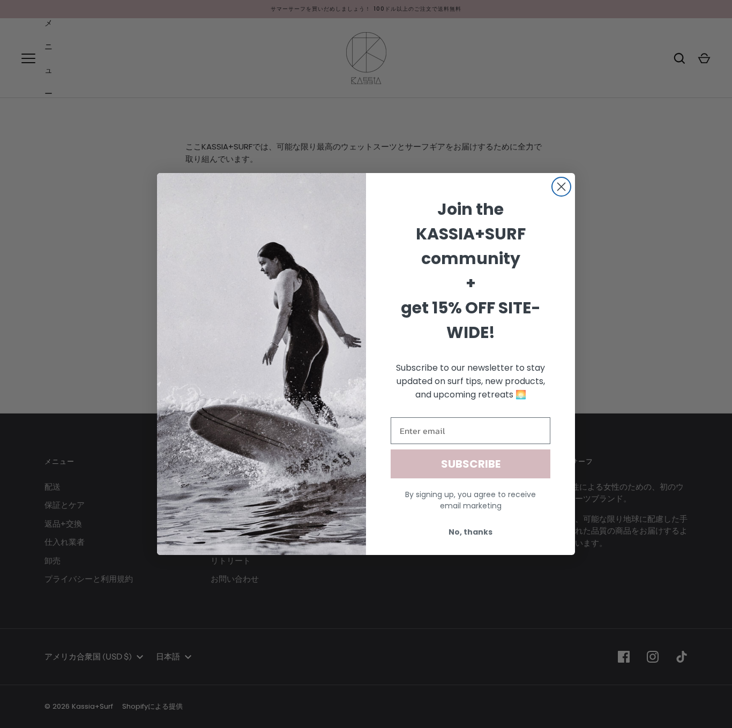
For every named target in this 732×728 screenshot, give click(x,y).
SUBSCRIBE (471, 463)
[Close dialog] (561, 186)
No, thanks (470, 532)
